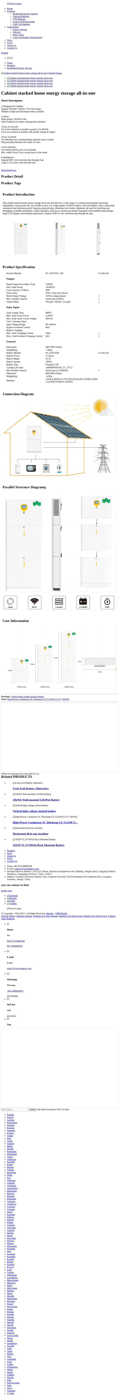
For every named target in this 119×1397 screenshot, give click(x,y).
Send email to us (8, 170)
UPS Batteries (19, 19)
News (9, 40)
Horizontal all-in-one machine (30, 833)
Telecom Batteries (21, 16)
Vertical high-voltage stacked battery (27, 696)
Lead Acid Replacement (24, 21)
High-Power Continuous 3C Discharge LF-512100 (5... (45, 822)
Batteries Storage (24, 916)
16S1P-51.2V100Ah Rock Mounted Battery (39, 845)
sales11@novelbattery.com (27, 869)
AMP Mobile (61, 913)
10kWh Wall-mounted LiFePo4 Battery (36, 799)
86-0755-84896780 (16, 941)
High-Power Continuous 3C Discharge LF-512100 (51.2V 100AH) (38, 699)
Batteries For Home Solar (70, 916)
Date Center (18, 35)
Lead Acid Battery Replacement (27, 37)
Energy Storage (20, 29)
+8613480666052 (15, 991)
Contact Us (12, 48)
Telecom (17, 32)
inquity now (6, 890)
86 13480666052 (15, 946)
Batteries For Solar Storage (45, 916)
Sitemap (49, 913)
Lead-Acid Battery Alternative (31, 788)
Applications (13, 27)
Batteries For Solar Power (95, 916)
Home (10, 8)
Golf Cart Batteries (21, 24)
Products (11, 11)
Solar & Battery (8, 916)
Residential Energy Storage (25, 14)
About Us (11, 45)
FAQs (9, 42)
